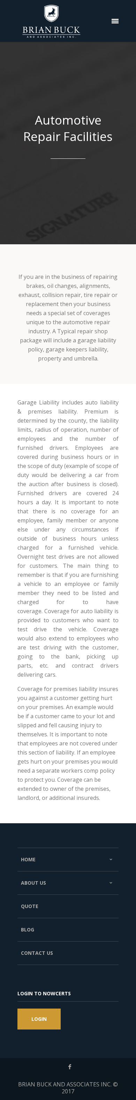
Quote (29, 906)
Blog (27, 929)
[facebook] (69, 1067)
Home (28, 859)
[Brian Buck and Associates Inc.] (51, 21)
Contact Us (37, 953)
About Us (33, 882)
